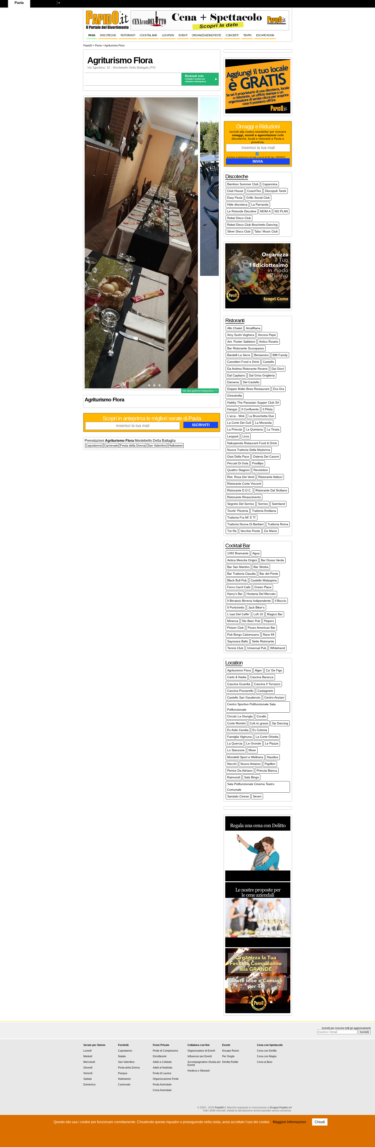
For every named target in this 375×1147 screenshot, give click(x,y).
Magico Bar (275, 614)
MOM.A (265, 211)
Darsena (233, 382)
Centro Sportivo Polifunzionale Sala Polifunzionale (251, 706)
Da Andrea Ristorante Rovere (247, 368)
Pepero (269, 621)
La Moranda (263, 422)
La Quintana (254, 429)
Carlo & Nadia (236, 677)
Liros (245, 436)
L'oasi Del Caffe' (238, 614)
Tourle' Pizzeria (237, 510)
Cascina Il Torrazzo (267, 684)
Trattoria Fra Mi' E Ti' (241, 517)
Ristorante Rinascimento (244, 497)
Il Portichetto (235, 607)
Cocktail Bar (148, 35)
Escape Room (265, 35)
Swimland (278, 504)
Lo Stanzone (236, 750)
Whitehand (277, 648)
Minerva (232, 621)
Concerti (232, 35)
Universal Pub (256, 648)
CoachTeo (254, 191)
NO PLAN (281, 211)
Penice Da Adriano (240, 770)
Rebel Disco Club (239, 218)
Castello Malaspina (264, 580)
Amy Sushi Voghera (240, 335)
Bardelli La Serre (238, 355)
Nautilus (272, 757)
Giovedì (87, 1067)
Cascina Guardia (238, 684)
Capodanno (94, 445)
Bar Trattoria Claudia (241, 573)
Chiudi (320, 1122)
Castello (268, 361)
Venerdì (87, 1073)
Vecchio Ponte (250, 531)
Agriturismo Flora (114, 45)
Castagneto (265, 690)
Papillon (270, 764)
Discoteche (108, 35)
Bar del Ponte (269, 573)
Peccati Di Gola (237, 463)
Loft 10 (258, 614)
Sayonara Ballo (237, 641)
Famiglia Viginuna (239, 736)
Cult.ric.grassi (259, 723)
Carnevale (111, 445)
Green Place (262, 587)
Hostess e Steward (199, 1070)
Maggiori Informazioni (289, 1122)
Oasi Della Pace (238, 456)
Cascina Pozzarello (240, 690)
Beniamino (261, 355)
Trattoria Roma (278, 524)
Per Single (228, 1056)
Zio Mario (270, 531)
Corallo (261, 716)
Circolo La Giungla (240, 716)
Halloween (176, 445)
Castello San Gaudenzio (243, 697)
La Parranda (259, 204)
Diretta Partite (230, 1062)
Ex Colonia (259, 730)
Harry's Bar (235, 594)
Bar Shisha (260, 567)
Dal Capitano (236, 375)
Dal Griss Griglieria (262, 375)
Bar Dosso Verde (272, 560)
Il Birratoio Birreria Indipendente (249, 600)
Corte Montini (236, 723)
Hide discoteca (237, 204)
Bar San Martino (238, 567)
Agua (256, 553)
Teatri (247, 35)
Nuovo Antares (250, 764)
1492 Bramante (237, 553)
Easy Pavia (234, 197)
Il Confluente (250, 409)
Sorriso (263, 504)
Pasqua (122, 1073)
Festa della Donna (132, 445)
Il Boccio (280, 600)
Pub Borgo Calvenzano (243, 634)
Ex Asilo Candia (237, 730)
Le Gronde (253, 743)
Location (168, 35)
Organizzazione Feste (206, 35)
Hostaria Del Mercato (261, 594)
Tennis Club (235, 648)
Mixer (252, 750)
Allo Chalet (234, 328)
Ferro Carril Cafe (238, 587)
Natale (122, 1056)
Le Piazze (271, 743)
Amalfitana (253, 328)
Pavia (91, 35)
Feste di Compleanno (165, 1050)
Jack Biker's (256, 607)
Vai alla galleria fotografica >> (200, 390)
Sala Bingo (251, 777)
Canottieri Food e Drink (243, 361)
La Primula (234, 429)
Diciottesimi (159, 1056)
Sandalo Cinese (238, 796)
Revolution (260, 470)
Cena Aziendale (162, 1090)
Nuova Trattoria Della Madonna (248, 450)
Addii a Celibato (162, 1062)
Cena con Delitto (267, 1050)
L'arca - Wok (236, 416)
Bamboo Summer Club (242, 184)
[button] (143, 385)
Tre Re (232, 531)
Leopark (232, 436)
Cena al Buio (264, 1062)
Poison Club (235, 627)
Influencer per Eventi (200, 1056)
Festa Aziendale (162, 1084)
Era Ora (278, 389)
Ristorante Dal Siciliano (271, 490)
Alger (258, 670)
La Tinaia (273, 429)
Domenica (89, 1084)
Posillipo (257, 463)
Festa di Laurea (162, 1073)
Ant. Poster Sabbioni (241, 341)
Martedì (87, 1056)
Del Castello (251, 382)
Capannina (269, 184)
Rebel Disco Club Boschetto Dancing (252, 224)
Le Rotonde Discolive (241, 211)
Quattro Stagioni (238, 470)
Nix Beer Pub (251, 621)
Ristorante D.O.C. (239, 490)
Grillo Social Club (258, 197)
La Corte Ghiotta (267, 736)
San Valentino (157, 445)
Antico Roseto (268, 341)
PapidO (87, 45)
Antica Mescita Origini (242, 560)
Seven (257, 796)
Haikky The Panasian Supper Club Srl (253, 402)
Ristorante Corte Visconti (244, 483)
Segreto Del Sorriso (240, 504)
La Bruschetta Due (261, 416)
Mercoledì (89, 1062)
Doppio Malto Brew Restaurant (248, 389)
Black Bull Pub (237, 580)
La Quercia (234, 743)
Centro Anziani (274, 697)
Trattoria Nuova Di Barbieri (245, 524)
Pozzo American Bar (261, 627)
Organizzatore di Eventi (201, 1050)
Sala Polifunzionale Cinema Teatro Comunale (250, 786)
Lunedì (87, 1050)
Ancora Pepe (267, 335)
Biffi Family (280, 355)
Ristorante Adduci (270, 477)
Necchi (232, 764)
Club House (235, 191)
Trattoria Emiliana (264, 510)
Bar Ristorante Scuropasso (245, 348)
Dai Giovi (277, 368)
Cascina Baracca (261, 677)
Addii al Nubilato (162, 1067)
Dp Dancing (280, 723)
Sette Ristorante (263, 641)
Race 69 (268, 634)
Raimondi (233, 777)
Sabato (87, 1078)
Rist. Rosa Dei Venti (240, 477)
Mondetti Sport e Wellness (245, 757)
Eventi (183, 35)
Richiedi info (194, 76)
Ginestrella (234, 395)
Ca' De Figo (274, 670)
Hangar (232, 409)
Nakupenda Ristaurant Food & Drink (252, 443)
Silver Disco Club (238, 231)
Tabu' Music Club (266, 231)
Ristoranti (128, 35)
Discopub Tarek (275, 191)
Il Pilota (268, 409)
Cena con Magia (266, 1056)
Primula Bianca (267, 770)
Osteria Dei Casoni (266, 456)
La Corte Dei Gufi (239, 422)
